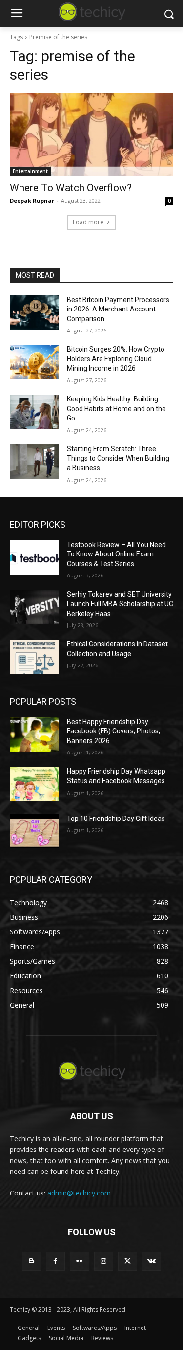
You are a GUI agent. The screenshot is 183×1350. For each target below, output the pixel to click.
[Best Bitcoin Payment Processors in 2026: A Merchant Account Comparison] (34, 312)
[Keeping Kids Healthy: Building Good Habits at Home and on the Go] (34, 412)
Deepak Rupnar (32, 200)
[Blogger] (31, 1261)
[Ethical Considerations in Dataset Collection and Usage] (34, 657)
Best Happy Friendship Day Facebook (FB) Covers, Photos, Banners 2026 (113, 731)
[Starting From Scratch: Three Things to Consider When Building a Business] (34, 461)
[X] (127, 1261)
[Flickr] (79, 1261)
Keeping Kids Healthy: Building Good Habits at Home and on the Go (116, 408)
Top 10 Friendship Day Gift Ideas (116, 818)
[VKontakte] (151, 1261)
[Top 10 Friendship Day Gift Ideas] (34, 831)
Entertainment (30, 171)
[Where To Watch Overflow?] (91, 134)
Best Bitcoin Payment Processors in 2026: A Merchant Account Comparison (118, 309)
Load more (88, 222)
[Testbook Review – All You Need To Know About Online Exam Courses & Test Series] (34, 557)
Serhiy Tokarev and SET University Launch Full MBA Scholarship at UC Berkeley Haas (120, 603)
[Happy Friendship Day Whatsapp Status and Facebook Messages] (34, 784)
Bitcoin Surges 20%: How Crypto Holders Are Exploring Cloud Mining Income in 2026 (115, 358)
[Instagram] (103, 1261)
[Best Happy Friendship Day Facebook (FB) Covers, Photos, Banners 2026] (34, 734)
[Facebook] (55, 1261)
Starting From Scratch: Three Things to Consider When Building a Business (118, 458)
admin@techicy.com (79, 1192)
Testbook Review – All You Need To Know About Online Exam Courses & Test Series (116, 554)
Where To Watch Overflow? (71, 188)
